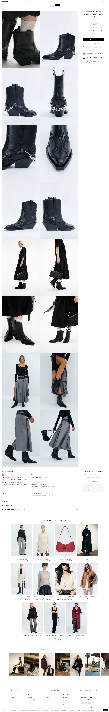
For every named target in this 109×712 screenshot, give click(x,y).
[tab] (54, 521)
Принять (105, 710)
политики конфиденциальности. (89, 710)
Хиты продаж (53, 1)
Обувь (23, 1)
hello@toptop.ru (87, 705)
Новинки (13, 1)
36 (85, 30)
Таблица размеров (93, 27)
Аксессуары (30, 1)
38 (93, 30)
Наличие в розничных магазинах (93, 47)
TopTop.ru (5, 1)
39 (97, 30)
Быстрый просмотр (16, 672)
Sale (59, 1)
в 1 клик (88, 43)
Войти (100, 1)
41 (93, 34)
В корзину (93, 39)
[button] (40, 472)
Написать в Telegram (88, 699)
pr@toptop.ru (92, 707)
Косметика (37, 1)
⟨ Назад (3, 9)
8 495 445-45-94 (88, 697)
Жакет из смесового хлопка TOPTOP (44, 495)
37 (89, 30)
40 (101, 30)
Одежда (19, 1)
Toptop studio (44, 1)
